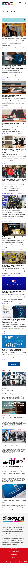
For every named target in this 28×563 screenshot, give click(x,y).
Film (2, 469)
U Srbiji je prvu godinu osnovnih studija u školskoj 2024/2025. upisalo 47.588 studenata (14, 180)
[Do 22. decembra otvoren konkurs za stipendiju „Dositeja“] (14, 278)
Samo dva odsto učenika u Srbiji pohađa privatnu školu (11, 96)
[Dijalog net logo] (7, 3)
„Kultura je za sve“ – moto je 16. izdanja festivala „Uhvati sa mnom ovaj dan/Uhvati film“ (13, 473)
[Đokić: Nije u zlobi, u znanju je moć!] (14, 23)
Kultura (5, 469)
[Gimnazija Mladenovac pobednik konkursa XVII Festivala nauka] (14, 195)
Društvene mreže (5, 498)
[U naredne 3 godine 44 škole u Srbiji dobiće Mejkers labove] (14, 252)
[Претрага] (24, 20)
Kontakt (14, 557)
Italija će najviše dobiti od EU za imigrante (13, 446)
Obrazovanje (10, 47)
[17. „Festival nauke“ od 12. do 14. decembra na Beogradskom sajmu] (14, 336)
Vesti (3, 50)
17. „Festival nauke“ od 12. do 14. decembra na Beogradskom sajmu (12, 349)
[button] (26, 3)
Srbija (16, 47)
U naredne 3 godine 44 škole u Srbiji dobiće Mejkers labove (12, 266)
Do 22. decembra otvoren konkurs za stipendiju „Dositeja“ (13, 292)
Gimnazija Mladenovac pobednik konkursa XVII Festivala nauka (11, 209)
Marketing (14, 554)
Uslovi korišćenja (14, 551)
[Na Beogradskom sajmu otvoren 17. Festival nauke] (14, 224)
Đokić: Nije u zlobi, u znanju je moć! (12, 36)
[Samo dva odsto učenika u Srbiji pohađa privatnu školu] (14, 82)
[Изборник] (20, 3)
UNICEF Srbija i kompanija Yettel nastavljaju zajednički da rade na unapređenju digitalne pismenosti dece (13, 67)
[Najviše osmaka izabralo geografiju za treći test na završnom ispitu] (14, 110)
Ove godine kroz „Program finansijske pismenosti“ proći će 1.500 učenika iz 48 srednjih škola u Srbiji (13, 321)
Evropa (3, 444)
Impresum (14, 548)
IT (9, 498)
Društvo (4, 47)
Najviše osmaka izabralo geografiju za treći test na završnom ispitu (13, 124)
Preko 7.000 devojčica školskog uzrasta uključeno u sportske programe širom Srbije (14, 151)
